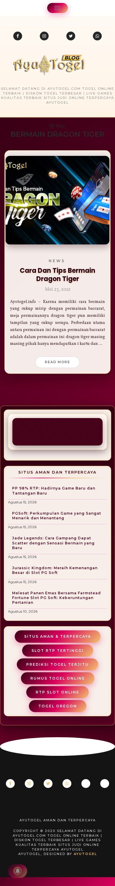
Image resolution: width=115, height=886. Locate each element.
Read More (57, 362)
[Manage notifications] (17, 871)
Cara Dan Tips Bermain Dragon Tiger (57, 274)
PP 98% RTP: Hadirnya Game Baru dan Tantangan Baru (53, 490)
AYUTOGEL (85, 854)
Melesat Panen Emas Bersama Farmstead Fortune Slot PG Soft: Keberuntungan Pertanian (56, 598)
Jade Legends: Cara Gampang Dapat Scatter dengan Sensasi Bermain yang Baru (53, 543)
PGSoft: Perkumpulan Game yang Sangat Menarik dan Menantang (56, 515)
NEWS (57, 261)
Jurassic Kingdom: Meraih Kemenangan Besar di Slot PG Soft (55, 570)
